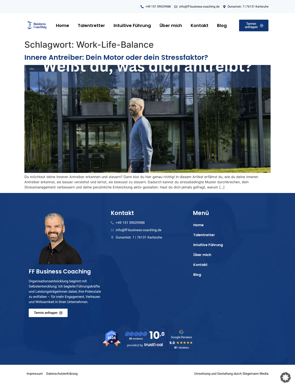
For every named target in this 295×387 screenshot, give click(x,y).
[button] (285, 377)
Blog (222, 25)
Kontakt (199, 25)
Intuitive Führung (132, 25)
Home (62, 25)
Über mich (171, 25)
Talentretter (91, 25)
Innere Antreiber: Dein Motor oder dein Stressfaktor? (116, 57)
